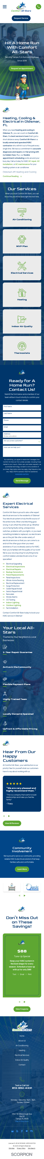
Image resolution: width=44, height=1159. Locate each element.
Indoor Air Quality (22, 1060)
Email (6, 427)
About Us (22, 1041)
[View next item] (9, 816)
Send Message (22, 480)
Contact (22, 1065)
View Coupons (22, 1009)
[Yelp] (17, 1131)
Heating (22, 1050)
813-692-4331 (22, 1088)
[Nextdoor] (31, 1131)
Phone (6, 420)
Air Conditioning (22, 1045)
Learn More (22, 869)
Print (29, 974)
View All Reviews (12, 823)
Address (7, 434)
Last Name (8, 413)
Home (22, 1036)
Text (14, 974)
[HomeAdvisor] (26, 1131)
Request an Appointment (22, 68)
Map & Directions (22, 1121)
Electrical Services (22, 1055)
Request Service (21, 18)
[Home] (21, 7)
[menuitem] (11, 1148)
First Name (8, 407)
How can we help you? (12, 447)
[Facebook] (22, 1131)
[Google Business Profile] (12, 1131)
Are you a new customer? (13, 441)
